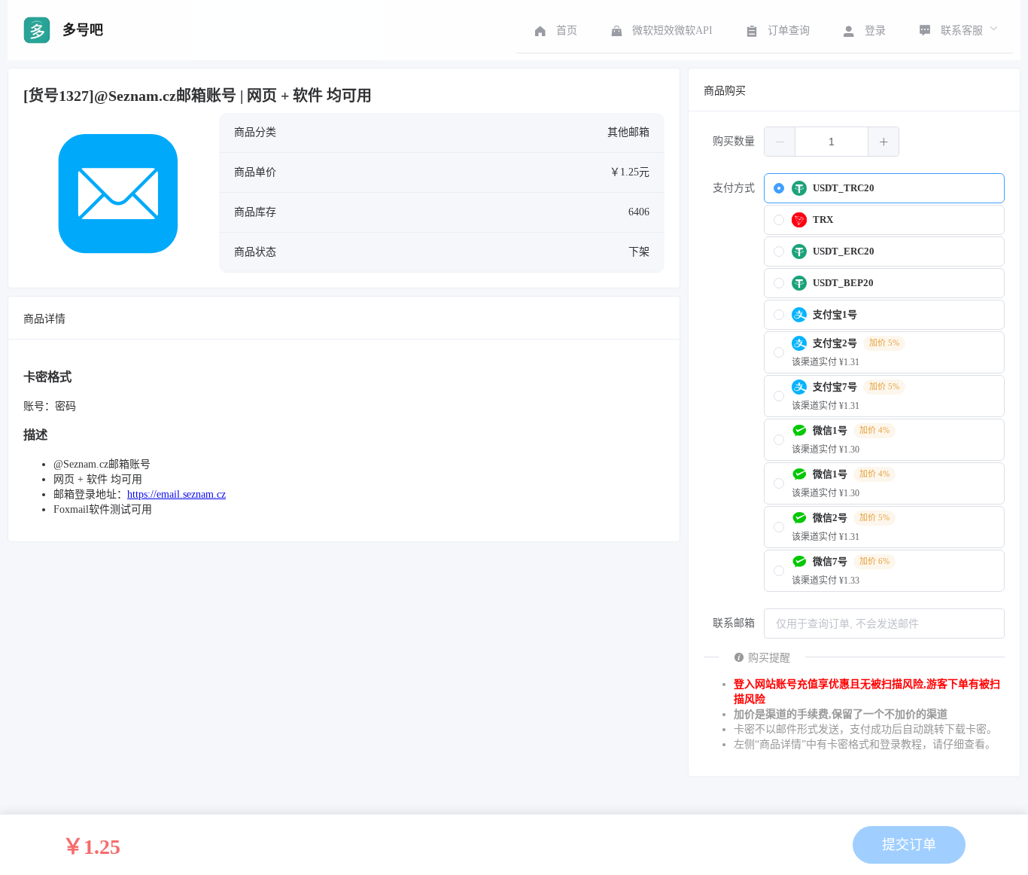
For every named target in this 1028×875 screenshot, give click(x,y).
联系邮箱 (734, 623)
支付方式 (734, 188)
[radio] (884, 188)
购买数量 (734, 141)
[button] (780, 141)
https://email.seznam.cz (176, 494)
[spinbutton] (831, 142)
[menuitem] (554, 30)
